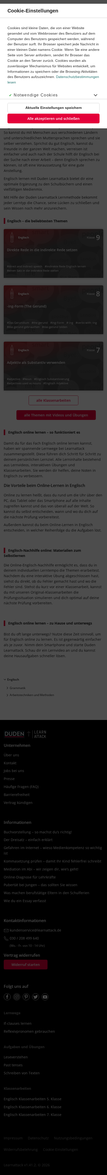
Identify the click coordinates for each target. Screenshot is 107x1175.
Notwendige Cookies (36, 95)
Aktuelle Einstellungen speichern (53, 108)
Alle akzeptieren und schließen (53, 118)
